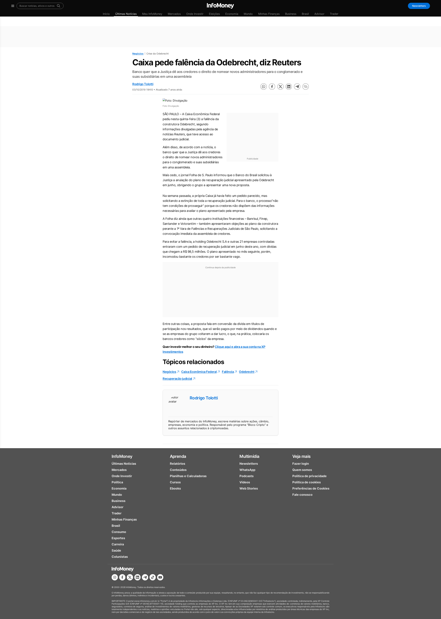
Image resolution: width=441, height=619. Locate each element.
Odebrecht (246, 372)
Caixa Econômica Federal (199, 372)
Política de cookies (306, 482)
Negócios (137, 53)
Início (106, 14)
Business (290, 14)
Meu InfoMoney (152, 14)
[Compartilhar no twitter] (280, 86)
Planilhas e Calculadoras (188, 476)
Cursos (175, 482)
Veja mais (301, 456)
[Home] (220, 6)
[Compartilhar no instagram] (115, 577)
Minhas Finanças (269, 14)
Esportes (118, 538)
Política (117, 482)
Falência (228, 372)
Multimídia (249, 456)
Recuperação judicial (177, 378)
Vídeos (244, 482)
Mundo (248, 14)
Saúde (116, 550)
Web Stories (248, 488)
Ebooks (175, 488)
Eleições (214, 14)
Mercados (174, 14)
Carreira (118, 544)
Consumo (119, 532)
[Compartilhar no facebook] (272, 86)
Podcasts (246, 476)
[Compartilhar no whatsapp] (263, 86)
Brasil (305, 14)
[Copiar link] (305, 86)
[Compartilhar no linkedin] (289, 86)
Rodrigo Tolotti (142, 84)
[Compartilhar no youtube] (160, 577)
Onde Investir (194, 14)
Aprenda (178, 456)
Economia (231, 14)
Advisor (319, 14)
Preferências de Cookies (310, 488)
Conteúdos (178, 470)
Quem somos (302, 470)
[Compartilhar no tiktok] (153, 577)
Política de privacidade (309, 476)
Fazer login (300, 463)
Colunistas (120, 556)
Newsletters (419, 5)
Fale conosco (302, 494)
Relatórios (177, 463)
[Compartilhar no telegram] (297, 86)
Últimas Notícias (126, 14)
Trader (334, 14)
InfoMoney (122, 456)
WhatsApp (247, 470)
